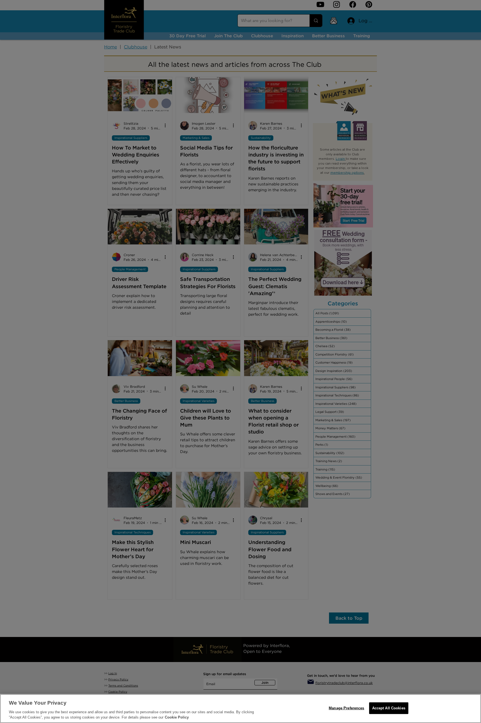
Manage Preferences (346, 708)
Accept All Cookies (388, 708)
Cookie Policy (177, 717)
